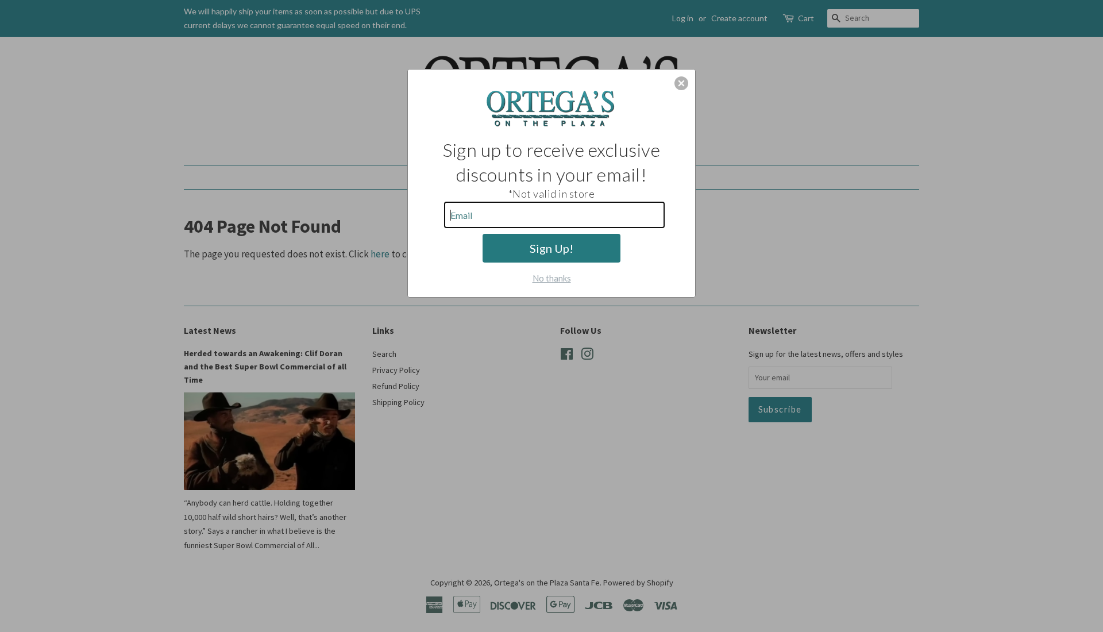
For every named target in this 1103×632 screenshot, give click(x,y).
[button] (681, 83)
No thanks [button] (552, 278)
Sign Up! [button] (551, 248)
